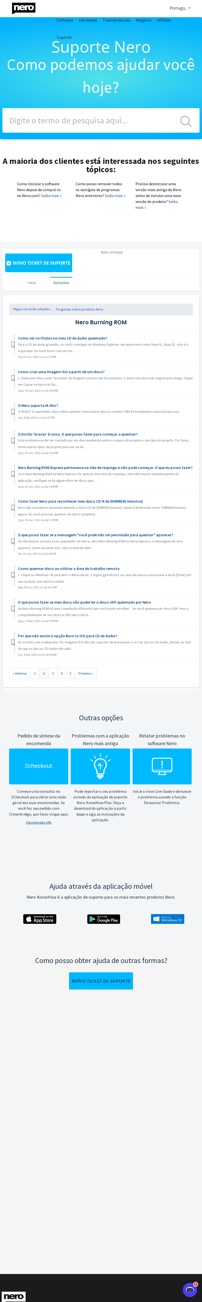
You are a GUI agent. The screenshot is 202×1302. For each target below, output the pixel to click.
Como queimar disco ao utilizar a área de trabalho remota (68, 568)
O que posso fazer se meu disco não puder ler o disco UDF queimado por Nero (84, 602)
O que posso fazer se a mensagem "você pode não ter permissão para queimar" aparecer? (95, 534)
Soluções (61, 283)
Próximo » (86, 673)
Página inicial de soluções (31, 309)
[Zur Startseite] (27, 7)
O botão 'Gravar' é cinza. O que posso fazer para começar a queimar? (78, 434)
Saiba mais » (51, 195)
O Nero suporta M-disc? (38, 405)
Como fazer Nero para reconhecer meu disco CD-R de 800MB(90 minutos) (80, 501)
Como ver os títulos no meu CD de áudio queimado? (62, 338)
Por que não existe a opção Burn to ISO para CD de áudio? (67, 635)
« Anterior (20, 673)
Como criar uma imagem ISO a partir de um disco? (61, 371)
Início (32, 283)
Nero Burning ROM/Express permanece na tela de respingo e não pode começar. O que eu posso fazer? (105, 467)
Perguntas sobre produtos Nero (79, 309)
